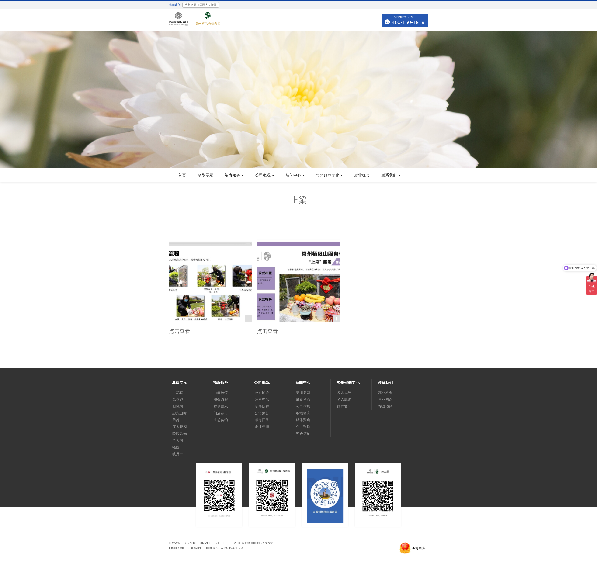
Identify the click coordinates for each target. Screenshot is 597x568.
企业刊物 (303, 427)
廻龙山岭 (179, 413)
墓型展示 (205, 175)
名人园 (177, 440)
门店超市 (221, 413)
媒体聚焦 (303, 420)
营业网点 (385, 399)
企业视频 (262, 427)
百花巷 (177, 393)
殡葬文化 (344, 406)
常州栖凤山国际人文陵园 (258, 543)
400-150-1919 (408, 22)
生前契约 (221, 420)
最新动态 (303, 399)
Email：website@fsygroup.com (190, 548)
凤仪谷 (177, 399)
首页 (182, 175)
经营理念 (262, 399)
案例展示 (221, 406)
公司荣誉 (262, 413)
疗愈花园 (179, 427)
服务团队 (262, 420)
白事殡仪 (221, 393)
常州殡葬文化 (328, 175)
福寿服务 (233, 175)
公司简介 (262, 393)
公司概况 (263, 175)
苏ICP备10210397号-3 (228, 548)
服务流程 (221, 399)
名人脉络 (344, 399)
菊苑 (176, 420)
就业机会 (362, 175)
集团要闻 (303, 393)
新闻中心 (294, 175)
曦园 (176, 447)
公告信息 (303, 406)
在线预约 (385, 406)
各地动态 (303, 413)
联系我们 (389, 175)
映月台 (177, 454)
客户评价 (303, 434)
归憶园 (177, 406)
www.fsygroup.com (188, 543)
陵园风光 (179, 434)
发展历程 (262, 406)
